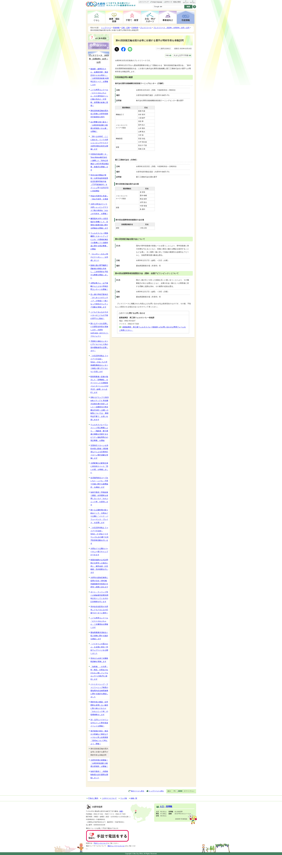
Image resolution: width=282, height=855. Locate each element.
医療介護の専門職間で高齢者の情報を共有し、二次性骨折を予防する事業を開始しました (99, 271)
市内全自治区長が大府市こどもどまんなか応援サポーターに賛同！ (99, 610)
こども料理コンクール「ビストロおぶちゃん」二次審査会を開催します (99, 622)
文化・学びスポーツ (150, 20)
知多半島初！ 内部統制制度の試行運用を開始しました (99, 774)
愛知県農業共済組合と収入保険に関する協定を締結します (99, 636)
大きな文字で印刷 (180, 55)
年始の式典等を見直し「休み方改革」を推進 (99, 197)
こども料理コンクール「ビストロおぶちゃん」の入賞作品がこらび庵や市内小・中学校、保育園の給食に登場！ (99, 98)
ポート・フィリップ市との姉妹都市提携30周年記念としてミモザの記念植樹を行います (99, 596)
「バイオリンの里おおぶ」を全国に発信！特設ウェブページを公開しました (99, 648)
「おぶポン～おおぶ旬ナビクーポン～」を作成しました (99, 257)
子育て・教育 (132, 20)
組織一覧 (134, 798)
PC (175, 791)
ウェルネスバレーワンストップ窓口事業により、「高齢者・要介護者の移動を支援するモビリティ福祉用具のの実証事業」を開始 (99, 432)
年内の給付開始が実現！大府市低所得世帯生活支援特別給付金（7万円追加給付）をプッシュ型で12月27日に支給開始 (99, 183)
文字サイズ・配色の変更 (173, 2)
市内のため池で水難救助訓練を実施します (99, 659)
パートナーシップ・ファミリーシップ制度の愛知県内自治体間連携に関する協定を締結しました (99, 690)
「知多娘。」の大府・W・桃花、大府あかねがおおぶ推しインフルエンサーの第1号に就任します (99, 673)
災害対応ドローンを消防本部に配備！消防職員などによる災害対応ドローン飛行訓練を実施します (99, 451)
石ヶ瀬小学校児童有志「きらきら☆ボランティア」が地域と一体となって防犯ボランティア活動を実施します (99, 300)
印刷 (167, 55)
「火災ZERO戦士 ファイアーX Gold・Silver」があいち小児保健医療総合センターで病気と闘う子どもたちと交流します (99, 363)
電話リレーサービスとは (116, 846)
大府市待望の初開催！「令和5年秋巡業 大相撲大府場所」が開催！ (99, 763)
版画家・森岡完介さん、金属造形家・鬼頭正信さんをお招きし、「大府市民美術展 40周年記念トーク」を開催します (99, 77)
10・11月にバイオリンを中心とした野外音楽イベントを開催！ (99, 723)
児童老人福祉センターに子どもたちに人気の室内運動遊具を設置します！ (99, 346)
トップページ (106, 28)
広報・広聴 (125, 28)
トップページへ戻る (156, 791)
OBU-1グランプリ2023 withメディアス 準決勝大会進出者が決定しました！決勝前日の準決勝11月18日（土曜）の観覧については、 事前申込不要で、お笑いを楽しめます (99, 408)
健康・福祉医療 (114, 20)
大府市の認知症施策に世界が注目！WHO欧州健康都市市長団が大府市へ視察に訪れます (99, 582)
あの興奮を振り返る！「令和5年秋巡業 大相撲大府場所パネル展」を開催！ (99, 126)
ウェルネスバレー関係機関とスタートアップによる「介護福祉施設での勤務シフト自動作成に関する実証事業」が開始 (99, 241)
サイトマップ (144, 2)
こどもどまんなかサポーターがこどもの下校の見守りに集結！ (99, 315)
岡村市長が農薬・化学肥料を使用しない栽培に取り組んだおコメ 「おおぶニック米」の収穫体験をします (99, 708)
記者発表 (135, 28)
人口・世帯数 (166, 806)
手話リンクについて (101, 843)
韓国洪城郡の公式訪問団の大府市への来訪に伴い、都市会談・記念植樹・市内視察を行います (99, 566)
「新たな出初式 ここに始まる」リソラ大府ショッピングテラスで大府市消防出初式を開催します (99, 143)
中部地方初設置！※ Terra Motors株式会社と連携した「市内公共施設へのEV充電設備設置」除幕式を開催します (99, 162)
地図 (121, 811)
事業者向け (168, 20)
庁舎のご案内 (93, 798)
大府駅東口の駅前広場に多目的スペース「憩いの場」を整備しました (99, 467)
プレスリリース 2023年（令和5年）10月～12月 (171, 28)
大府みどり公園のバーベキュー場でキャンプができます (99, 552)
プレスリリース (146, 28)
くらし (96, 20)
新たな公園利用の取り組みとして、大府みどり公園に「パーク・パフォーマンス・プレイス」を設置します (99, 516)
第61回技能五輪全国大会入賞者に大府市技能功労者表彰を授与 (99, 114)
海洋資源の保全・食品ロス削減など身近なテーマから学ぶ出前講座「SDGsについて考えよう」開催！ (99, 737)
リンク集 (123, 798)
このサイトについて (109, 798)
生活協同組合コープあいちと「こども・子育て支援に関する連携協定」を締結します (99, 482)
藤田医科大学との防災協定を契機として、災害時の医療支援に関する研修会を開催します (99, 223)
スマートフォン (189, 791)
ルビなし (193, 2)
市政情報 (185, 20)
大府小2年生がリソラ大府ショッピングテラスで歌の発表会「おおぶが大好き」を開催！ (99, 208)
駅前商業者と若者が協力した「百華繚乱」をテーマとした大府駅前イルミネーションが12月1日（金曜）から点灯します (99, 384)
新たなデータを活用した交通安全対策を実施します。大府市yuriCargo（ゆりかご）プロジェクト (99, 330)
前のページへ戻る (137, 791)
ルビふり (186, 2)
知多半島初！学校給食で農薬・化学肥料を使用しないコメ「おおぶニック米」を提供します (99, 498)
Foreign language (156, 2)
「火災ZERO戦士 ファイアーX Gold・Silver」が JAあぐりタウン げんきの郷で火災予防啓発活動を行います (99, 535)
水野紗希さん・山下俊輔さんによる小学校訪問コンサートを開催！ (99, 286)
